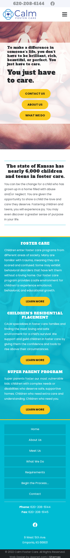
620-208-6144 (40, 507)
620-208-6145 (38, 512)
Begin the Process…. (35, 483)
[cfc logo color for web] (19, 14)
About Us (35, 440)
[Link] (35, 525)
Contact (35, 494)
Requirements (35, 472)
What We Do (35, 461)
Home (35, 429)
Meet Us (35, 451)
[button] (64, 14)
